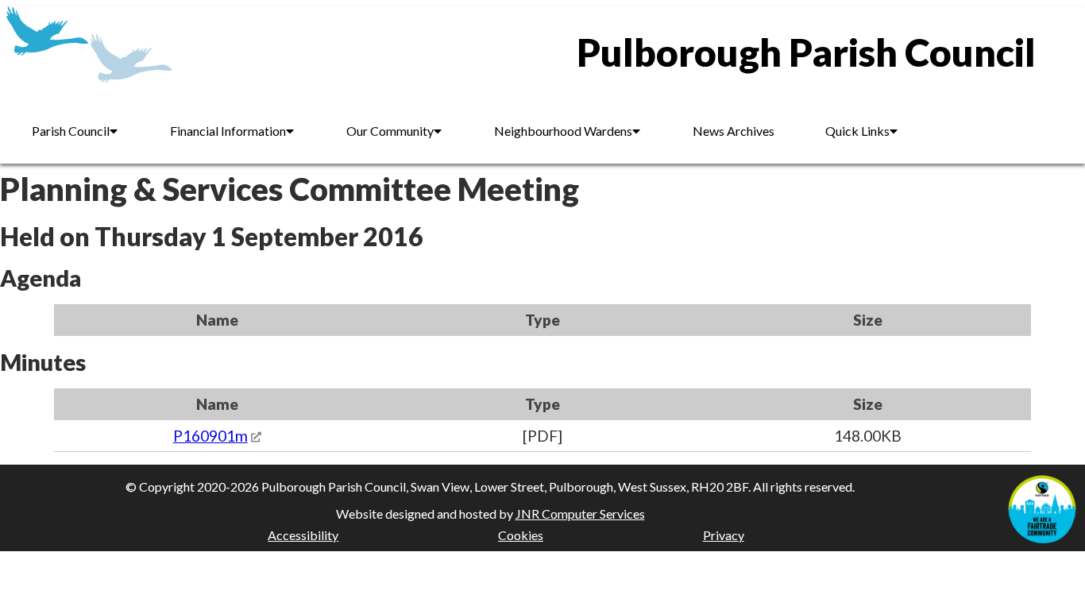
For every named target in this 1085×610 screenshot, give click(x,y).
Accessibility (303, 534)
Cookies (520, 534)
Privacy (723, 534)
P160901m (210, 436)
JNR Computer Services (580, 513)
